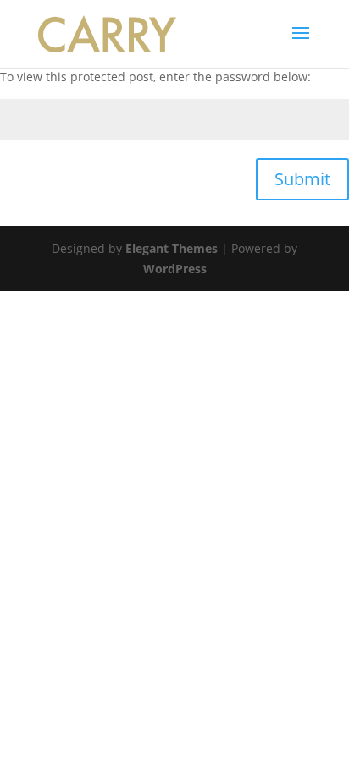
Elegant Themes (171, 248)
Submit (302, 178)
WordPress (175, 269)
